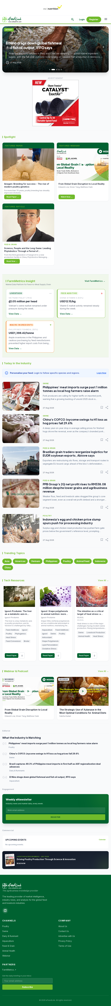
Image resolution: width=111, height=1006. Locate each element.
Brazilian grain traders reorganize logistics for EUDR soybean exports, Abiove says (75, 453)
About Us (62, 926)
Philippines (51, 561)
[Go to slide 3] (56, 69)
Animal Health (8, 951)
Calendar (102, 839)
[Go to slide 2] (53, 69)
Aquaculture (8, 941)
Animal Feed (82, 561)
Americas (20, 561)
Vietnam (35, 561)
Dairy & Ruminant (10, 936)
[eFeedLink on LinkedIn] (5, 910)
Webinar (6, 955)
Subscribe (27, 987)
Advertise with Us (66, 936)
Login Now (101, 373)
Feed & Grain (8, 946)
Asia (7, 561)
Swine (5, 931)
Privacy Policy (65, 941)
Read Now (21, 863)
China (8, 567)
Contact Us (63, 931)
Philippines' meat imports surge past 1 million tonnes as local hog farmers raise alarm (75, 388)
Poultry (67, 561)
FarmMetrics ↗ (9, 969)
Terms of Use (64, 946)
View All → (103, 580)
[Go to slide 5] (61, 69)
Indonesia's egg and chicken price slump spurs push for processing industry (72, 521)
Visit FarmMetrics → (95, 281)
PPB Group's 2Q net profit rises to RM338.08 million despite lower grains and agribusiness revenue (75, 487)
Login (82, 19)
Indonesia (100, 561)
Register (93, 19)
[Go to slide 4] (59, 69)
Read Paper (12, 655)
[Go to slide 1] (49, 69)
